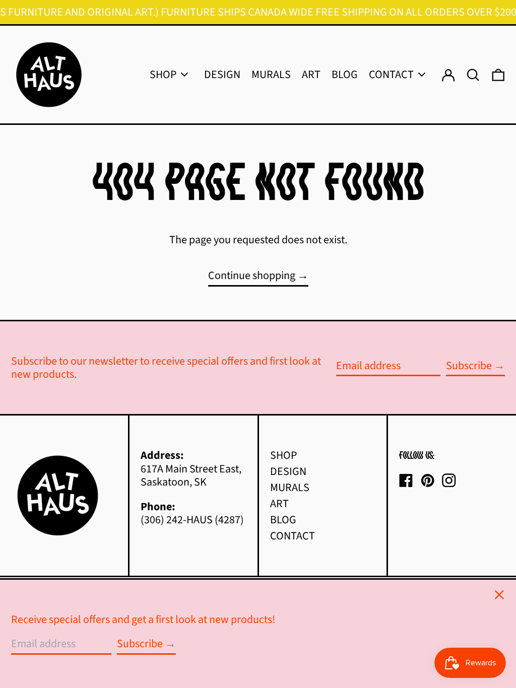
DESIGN (288, 471)
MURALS (289, 487)
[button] (498, 74)
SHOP (283, 455)
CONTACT (292, 536)
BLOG (283, 520)
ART (279, 504)
